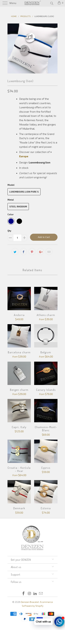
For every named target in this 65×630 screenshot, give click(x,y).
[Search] (51, 3)
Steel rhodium (18, 206)
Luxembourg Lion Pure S (24, 191)
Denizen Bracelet (30, 602)
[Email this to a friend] (49, 251)
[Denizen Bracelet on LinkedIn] (35, 594)
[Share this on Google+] (40, 251)
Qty (9, 230)
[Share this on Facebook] (23, 251)
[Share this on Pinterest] (32, 251)
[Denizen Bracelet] (32, 3)
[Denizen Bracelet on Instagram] (29, 594)
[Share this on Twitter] (15, 251)
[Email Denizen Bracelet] (41, 594)
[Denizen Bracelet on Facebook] (23, 594)
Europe (23, 156)
